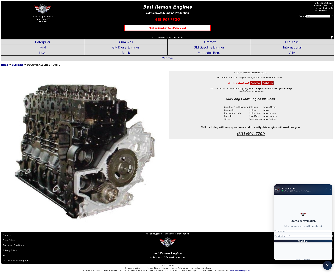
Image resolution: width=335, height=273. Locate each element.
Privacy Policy (10, 250)
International (292, 47)
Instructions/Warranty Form (16, 260)
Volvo (292, 53)
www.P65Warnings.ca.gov (240, 270)
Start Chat (303, 241)
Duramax (209, 42)
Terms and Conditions (13, 245)
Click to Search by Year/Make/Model (167, 28)
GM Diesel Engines (125, 47)
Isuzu (43, 53)
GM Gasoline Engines (209, 47)
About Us (7, 235)
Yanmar (167, 58)
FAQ (5, 255)
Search (302, 16)
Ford (43, 47)
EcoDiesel (292, 42)
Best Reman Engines (167, 7)
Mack (126, 53)
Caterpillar (42, 42)
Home (4, 64)
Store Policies (9, 240)
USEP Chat (307, 259)
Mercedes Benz (209, 53)
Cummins (126, 42)
